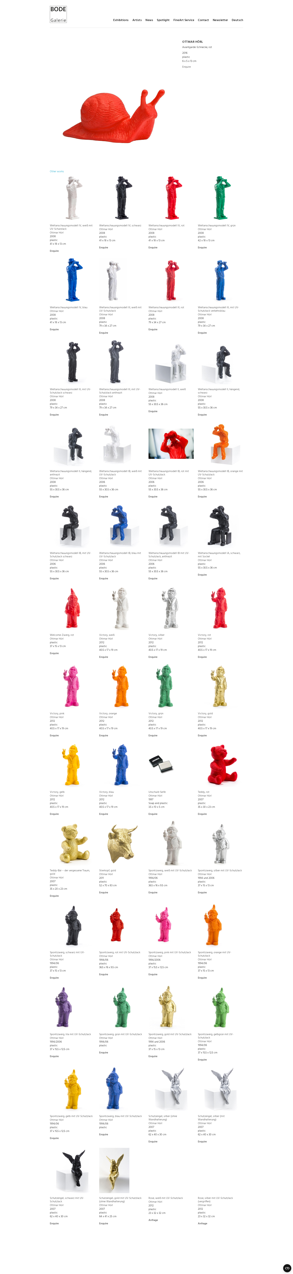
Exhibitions (121, 20)
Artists (137, 20)
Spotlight (163, 20)
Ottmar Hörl (192, 42)
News (149, 20)
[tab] (57, 172)
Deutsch (237, 20)
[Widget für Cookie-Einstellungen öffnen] (287, 1268)
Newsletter (220, 20)
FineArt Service (183, 20)
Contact (203, 20)
